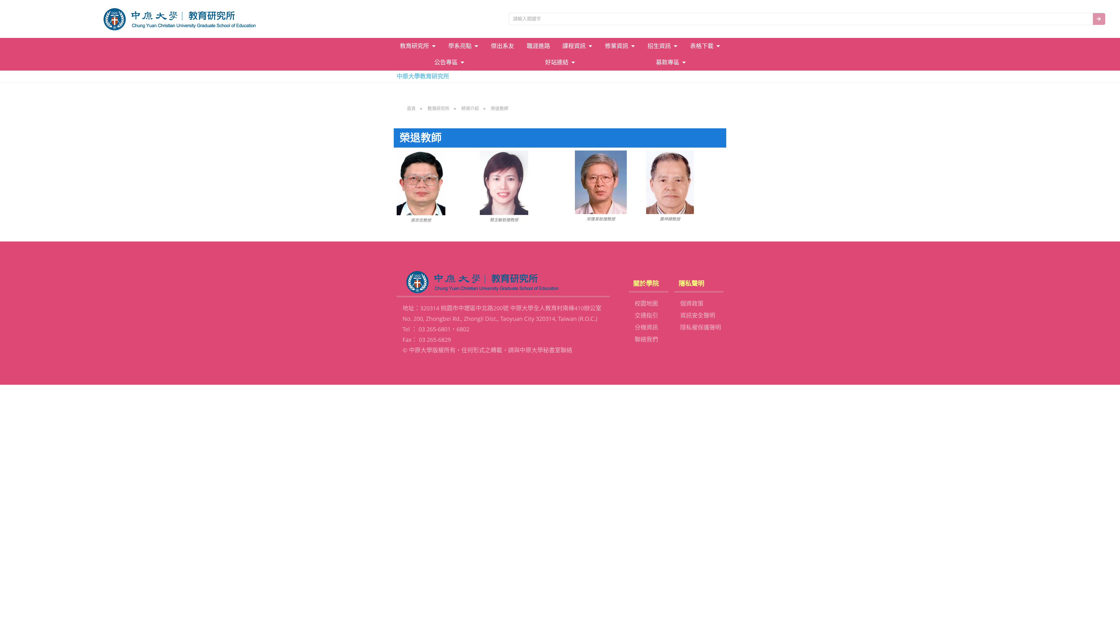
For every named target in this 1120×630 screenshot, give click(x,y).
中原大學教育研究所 (423, 76)
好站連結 (556, 62)
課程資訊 (574, 46)
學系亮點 (460, 46)
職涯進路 (538, 46)
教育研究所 (414, 46)
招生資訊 (659, 46)
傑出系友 (502, 46)
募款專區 (667, 62)
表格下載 (701, 46)
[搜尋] (1099, 19)
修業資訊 (616, 46)
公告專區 (446, 62)
